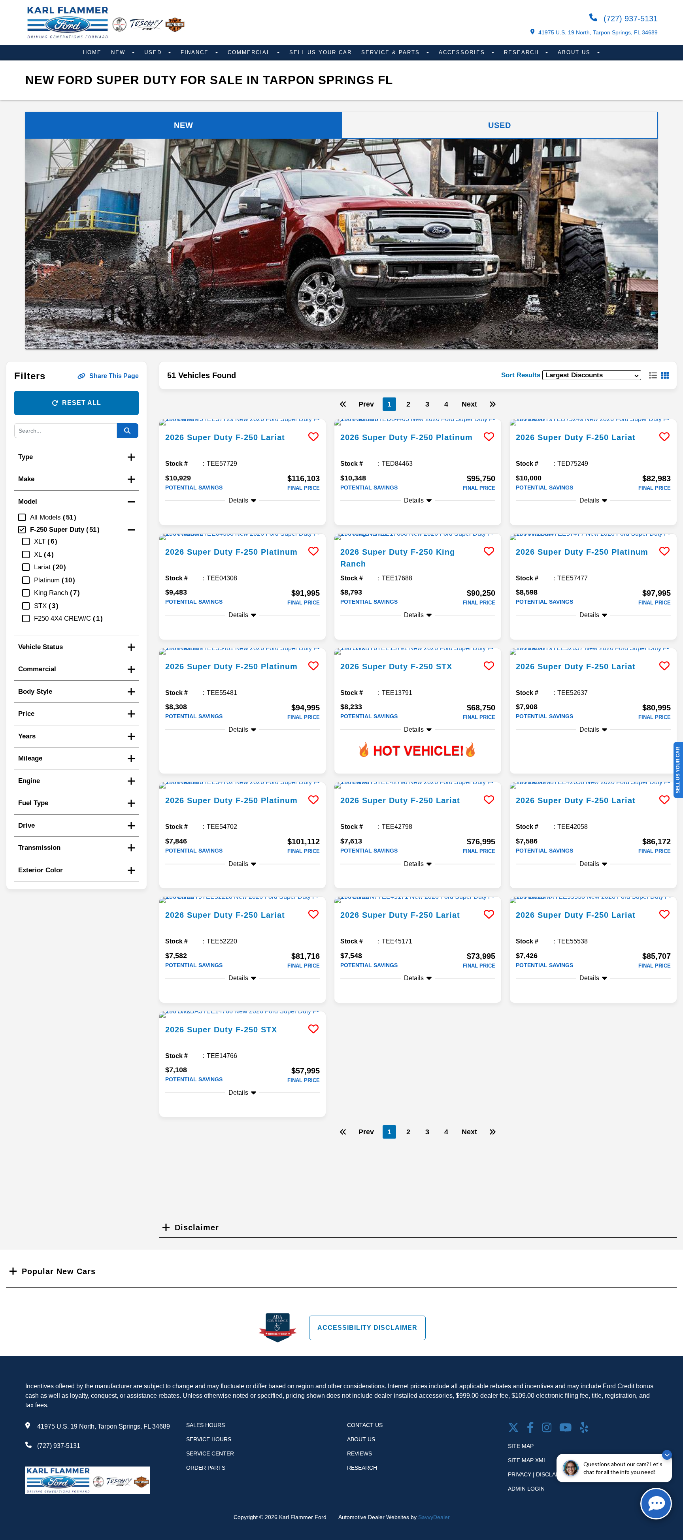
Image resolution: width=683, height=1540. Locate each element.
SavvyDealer (434, 1517)
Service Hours (208, 1439)
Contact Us (365, 1425)
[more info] (242, 422)
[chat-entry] (656, 1503)
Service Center (210, 1453)
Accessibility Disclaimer (367, 1327)
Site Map (521, 1446)
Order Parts (205, 1468)
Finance (196, 52)
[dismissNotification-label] (667, 1455)
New (119, 52)
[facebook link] (530, 1428)
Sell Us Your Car (320, 52)
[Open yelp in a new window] (584, 1428)
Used (154, 52)
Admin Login (526, 1488)
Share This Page (114, 376)
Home (92, 52)
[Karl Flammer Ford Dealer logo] (105, 38)
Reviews (359, 1453)
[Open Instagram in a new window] (547, 1428)
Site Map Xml (527, 1460)
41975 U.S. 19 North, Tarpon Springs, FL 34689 (598, 32)
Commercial (250, 52)
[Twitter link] (513, 1428)
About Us (575, 52)
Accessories (463, 52)
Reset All (81, 402)
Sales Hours (205, 1425)
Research (522, 52)
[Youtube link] (565, 1428)
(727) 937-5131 (629, 18)
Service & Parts (391, 52)
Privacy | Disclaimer (539, 1474)
